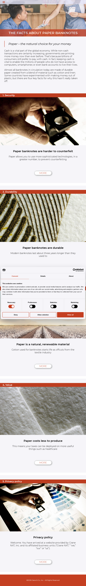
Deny (16, 315)
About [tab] (71, 276)
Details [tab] (43, 276)
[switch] (32, 306)
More (43, 173)
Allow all (70, 315)
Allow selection (43, 315)
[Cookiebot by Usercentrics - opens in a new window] (74, 270)
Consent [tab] (15, 276)
